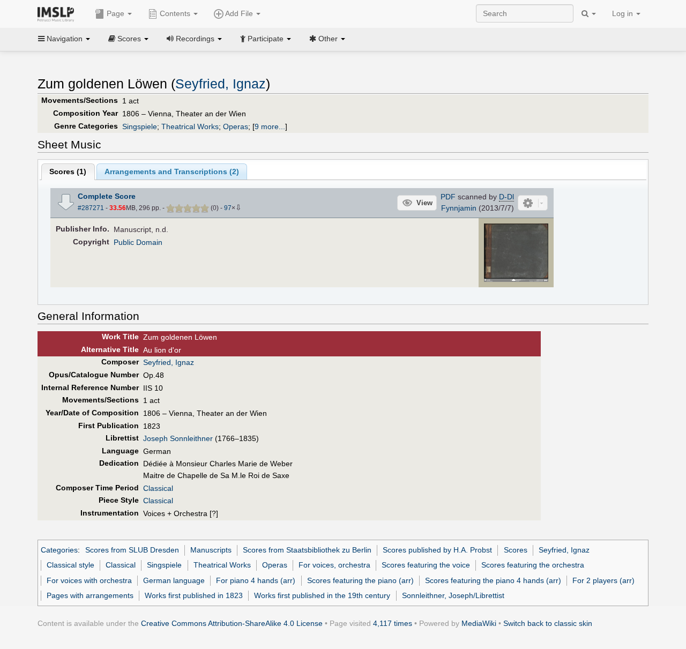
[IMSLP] (58, 13)
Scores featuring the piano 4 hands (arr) (493, 580)
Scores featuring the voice (426, 565)
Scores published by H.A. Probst (437, 550)
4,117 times (392, 623)
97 (228, 208)
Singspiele (139, 126)
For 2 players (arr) (603, 580)
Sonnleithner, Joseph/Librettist (453, 595)
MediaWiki (478, 623)
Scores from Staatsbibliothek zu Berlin (307, 550)
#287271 (91, 208)
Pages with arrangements (90, 595)
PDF (448, 196)
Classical (158, 488)
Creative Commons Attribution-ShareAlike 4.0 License (232, 623)
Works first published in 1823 (194, 595)
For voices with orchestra (89, 580)
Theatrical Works (190, 126)
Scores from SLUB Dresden (132, 550)
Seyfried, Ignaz (220, 84)
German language (174, 580)
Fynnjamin (458, 208)
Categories (59, 550)
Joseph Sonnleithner (178, 438)
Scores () (67, 171)
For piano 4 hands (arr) (255, 580)
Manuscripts (211, 550)
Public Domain (138, 242)
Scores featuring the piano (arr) (360, 580)
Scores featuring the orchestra (532, 565)
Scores (515, 550)
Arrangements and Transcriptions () (172, 171)
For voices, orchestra (334, 565)
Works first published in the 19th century (322, 595)
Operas (235, 126)
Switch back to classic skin (547, 623)
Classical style (70, 565)
